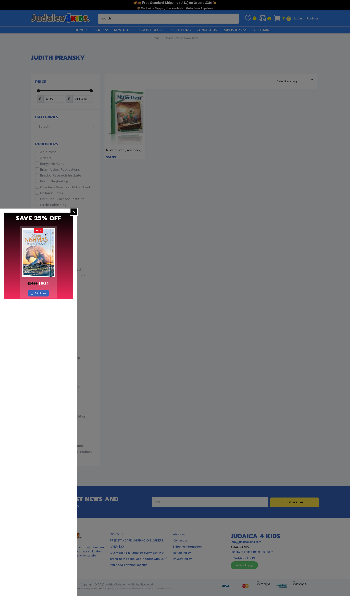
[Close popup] (73, 212)
